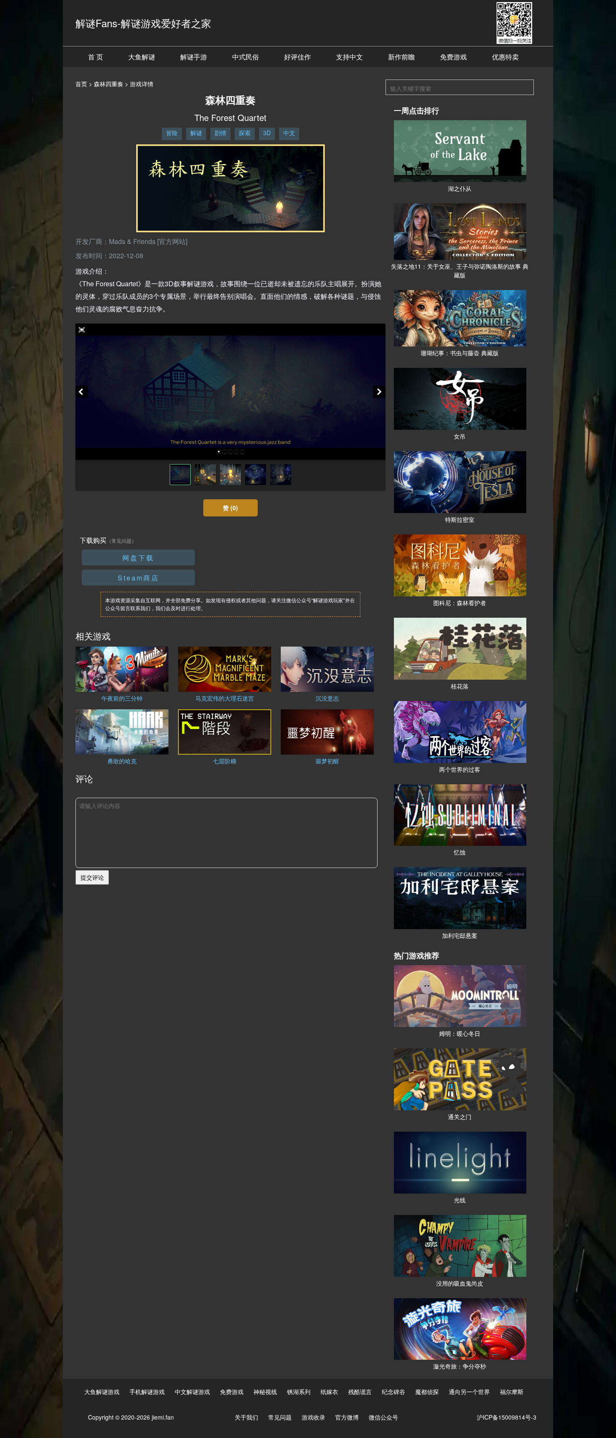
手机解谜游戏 (147, 1391)
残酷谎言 (360, 1391)
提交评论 (92, 877)
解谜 (196, 132)
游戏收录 (313, 1417)
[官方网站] (172, 241)
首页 (81, 84)
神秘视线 (265, 1391)
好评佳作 (297, 57)
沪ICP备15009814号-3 (506, 1417)
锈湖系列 (299, 1391)
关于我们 (246, 1417)
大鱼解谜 (141, 57)
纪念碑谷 (393, 1391)
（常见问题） (121, 540)
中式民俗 (245, 57)
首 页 (95, 57)
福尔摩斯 (511, 1391)
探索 (245, 132)
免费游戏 (453, 57)
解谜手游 (193, 57)
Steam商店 (138, 578)
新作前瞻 (401, 57)
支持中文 (349, 57)
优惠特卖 (505, 57)
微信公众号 (383, 1417)
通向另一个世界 (469, 1391)
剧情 (220, 132)
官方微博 (347, 1417)
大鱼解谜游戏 (101, 1391)
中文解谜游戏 (192, 1391)
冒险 (172, 132)
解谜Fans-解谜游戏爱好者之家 (143, 22)
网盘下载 (138, 557)
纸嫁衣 (329, 1391)
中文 (289, 132)
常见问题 (280, 1417)
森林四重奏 (108, 84)
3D (267, 132)
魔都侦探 (427, 1391)
